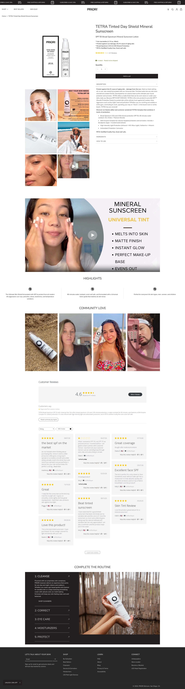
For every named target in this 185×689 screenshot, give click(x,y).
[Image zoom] (57, 56)
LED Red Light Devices (70, 675)
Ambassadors (136, 659)
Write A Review (135, 394)
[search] (172, 9)
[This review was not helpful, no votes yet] (68, 474)
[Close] (20, 682)
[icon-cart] (181, 9)
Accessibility (101, 671)
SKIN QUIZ (33, 9)
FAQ (98, 659)
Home (4, 16)
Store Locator (136, 662)
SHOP (4, 9)
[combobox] (47, 429)
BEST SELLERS (19, 9)
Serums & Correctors (70, 668)
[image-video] (92, 235)
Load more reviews (92, 552)
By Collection (67, 659)
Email (28, 659)
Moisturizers (67, 671)
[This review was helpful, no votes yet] (64, 474)
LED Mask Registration (139, 668)
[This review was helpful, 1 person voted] (101, 534)
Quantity (99, 65)
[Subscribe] (55, 659)
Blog (98, 665)
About (99, 662)
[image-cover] (73, 166)
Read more (57, 466)
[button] (127, 76)
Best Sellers (67, 662)
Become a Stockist (138, 665)
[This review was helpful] (101, 463)
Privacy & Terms (102, 668)
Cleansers (66, 665)
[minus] (98, 69)
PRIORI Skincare (144, 686)
